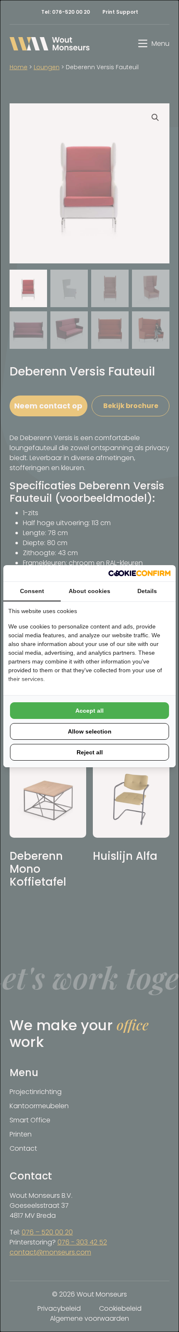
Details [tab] (147, 591)
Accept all (89, 710)
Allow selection (90, 731)
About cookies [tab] (89, 591)
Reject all (90, 752)
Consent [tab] (32, 591)
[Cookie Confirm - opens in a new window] (139, 573)
